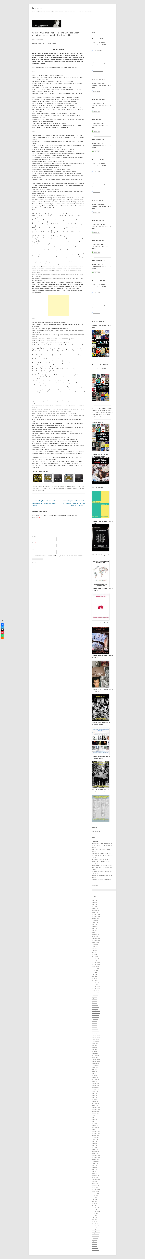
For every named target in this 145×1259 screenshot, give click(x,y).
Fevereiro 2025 (95, 934)
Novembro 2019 (96, 1061)
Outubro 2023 (95, 967)
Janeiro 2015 (95, 1177)
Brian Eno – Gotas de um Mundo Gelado (102, 855)
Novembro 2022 (96, 989)
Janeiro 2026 (95, 912)
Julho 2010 (94, 1216)
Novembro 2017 (96, 1109)
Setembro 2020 (95, 1041)
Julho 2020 (94, 1045)
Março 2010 (95, 1224)
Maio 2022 (94, 1001)
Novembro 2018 (96, 1085)
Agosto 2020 (95, 1043)
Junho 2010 (94, 1218)
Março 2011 (95, 1206)
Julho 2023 (94, 973)
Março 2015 (95, 1173)
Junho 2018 (94, 1095)
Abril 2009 (94, 1246)
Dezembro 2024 (96, 938)
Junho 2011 (94, 1200)
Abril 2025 (94, 930)
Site (33, 549)
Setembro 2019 (95, 1065)
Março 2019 (95, 1077)
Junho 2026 (94, 902)
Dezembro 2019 (96, 1059)
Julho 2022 (94, 997)
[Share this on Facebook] (2, 624)
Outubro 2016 (95, 1135)
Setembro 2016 (95, 1137)
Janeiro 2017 (95, 1129)
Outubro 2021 (95, 1015)
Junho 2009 (94, 1242)
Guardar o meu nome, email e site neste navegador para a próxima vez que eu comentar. (58, 556)
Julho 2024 (94, 948)
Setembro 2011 (95, 1193)
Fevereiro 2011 (95, 1208)
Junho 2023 (94, 975)
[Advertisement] (58, 305)
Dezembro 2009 (96, 1230)
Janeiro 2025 (95, 936)
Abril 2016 (94, 1147)
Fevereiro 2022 (95, 1007)
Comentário (36, 518)
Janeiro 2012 (95, 1187)
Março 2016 (95, 1149)
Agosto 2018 (95, 1091)
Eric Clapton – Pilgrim (97, 859)
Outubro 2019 (95, 1063)
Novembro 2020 (96, 1037)
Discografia (59, 16)
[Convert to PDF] (2, 632)
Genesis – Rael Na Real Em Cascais (101, 861)
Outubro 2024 (95, 942)
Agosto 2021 (95, 1019)
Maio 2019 (94, 1073)
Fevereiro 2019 (95, 1079)
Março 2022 (95, 1005)
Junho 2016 (94, 1143)
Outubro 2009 (95, 1234)
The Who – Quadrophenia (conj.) (100, 875)
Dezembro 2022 (96, 987)
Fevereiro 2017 (95, 1127)
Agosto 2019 (95, 1067)
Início (33, 16)
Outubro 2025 (95, 918)
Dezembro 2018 (96, 1083)
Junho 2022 (94, 999)
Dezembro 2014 (96, 1179)
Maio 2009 (94, 1244)
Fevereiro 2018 (95, 1103)
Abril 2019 (94, 1075)
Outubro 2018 (95, 1087)
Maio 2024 (94, 952)
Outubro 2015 (95, 1159)
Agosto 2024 (95, 946)
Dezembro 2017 (96, 1107)
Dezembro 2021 (96, 1011)
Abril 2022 (94, 1003)
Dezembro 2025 (96, 914)
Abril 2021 (94, 1027)
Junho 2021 (94, 1023)
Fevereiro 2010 (95, 1226)
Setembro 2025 (95, 920)
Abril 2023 (94, 979)
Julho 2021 (94, 1021)
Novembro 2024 (96, 940)
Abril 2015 (94, 1171)
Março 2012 (95, 1183)
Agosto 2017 (95, 1115)
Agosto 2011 (95, 1195)
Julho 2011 (94, 1197)
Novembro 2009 (96, 1232)
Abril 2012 (94, 1181)
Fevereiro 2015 (95, 1175)
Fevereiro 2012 (95, 1185)
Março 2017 (95, 1125)
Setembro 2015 (95, 1161)
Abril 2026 (94, 906)
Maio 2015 (94, 1169)
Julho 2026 (94, 900)
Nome (34, 536)
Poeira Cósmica (96, 831)
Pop (58, 486)
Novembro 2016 (96, 1133)
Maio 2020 (94, 1049)
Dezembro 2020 (96, 1035)
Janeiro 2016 (95, 1153)
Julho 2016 (94, 1141)
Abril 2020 (94, 1051)
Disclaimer (49, 16)
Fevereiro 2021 (95, 1031)
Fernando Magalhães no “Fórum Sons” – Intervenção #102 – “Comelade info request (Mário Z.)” (44, 503)
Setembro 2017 (95, 1113)
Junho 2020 (94, 1047)
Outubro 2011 (95, 1191)
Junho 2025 (94, 926)
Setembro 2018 (95, 1089)
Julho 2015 (94, 1165)
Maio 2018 (94, 1097)
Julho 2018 (94, 1093)
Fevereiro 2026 (95, 910)
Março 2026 (95, 908)
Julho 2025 (94, 924)
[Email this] (2, 630)
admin (42, 490)
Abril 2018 (94, 1099)
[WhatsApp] (2, 635)
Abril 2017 (94, 1123)
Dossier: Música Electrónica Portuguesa (102, 871)
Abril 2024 (94, 954)
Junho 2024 (94, 950)
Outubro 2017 (95, 1111)
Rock (61, 486)
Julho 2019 (94, 1069)
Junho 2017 (94, 1119)
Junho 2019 (94, 1071)
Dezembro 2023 (96, 962)
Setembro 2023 (95, 969)
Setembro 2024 (95, 944)
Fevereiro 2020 (95, 1055)
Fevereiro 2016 (95, 1151)
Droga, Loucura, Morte (97, 853)
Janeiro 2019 (95, 1081)
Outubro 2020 (95, 1039)
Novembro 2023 (96, 965)
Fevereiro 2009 (95, 1250)
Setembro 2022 (95, 993)
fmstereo (37, 8)
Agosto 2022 (95, 995)
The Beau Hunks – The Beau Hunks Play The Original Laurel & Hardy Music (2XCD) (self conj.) (102, 867)
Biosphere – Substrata (97, 879)
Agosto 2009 (95, 1238)
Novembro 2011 (96, 1189)
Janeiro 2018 (95, 1105)
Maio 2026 (94, 904)
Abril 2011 (94, 1204)
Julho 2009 (94, 1240)
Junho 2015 (94, 1167)
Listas (55, 486)
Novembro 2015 (96, 1157)
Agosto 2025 (95, 922)
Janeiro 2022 (95, 1009)
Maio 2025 (94, 928)
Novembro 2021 (96, 1013)
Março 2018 (95, 1101)
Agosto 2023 (95, 971)
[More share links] (2, 638)
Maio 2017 (94, 1121)
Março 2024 (95, 956)
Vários (75, 488)
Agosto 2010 (95, 1214)
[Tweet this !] (2, 627)
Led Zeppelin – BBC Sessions (99, 849)
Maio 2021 (94, 1025)
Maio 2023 (94, 977)
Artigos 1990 (42, 486)
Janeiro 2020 (95, 1057)
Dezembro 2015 (96, 1155)
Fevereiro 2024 (95, 958)
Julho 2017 (94, 1117)
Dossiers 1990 (49, 486)
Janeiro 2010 (95, 1228)
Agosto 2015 (95, 1163)
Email (34, 543)
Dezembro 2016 (96, 1131)
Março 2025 (95, 932)
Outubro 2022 (95, 991)
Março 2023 (95, 981)
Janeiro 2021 (95, 1033)
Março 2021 (95, 1029)
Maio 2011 (94, 1202)
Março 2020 (95, 1053)
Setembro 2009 (95, 1236)
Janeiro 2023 (95, 985)
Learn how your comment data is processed (66, 563)
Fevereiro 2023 (95, 983)
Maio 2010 (94, 1220)
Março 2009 (95, 1248)
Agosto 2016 (95, 1139)
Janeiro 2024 (95, 960)
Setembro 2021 (95, 1017)
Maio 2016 (94, 1145)
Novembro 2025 (96, 916)
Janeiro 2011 (95, 1210)
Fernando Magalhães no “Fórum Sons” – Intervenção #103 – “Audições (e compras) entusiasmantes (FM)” (73, 503)
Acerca (41, 16)
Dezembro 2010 (96, 1212)
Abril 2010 (94, 1222)
